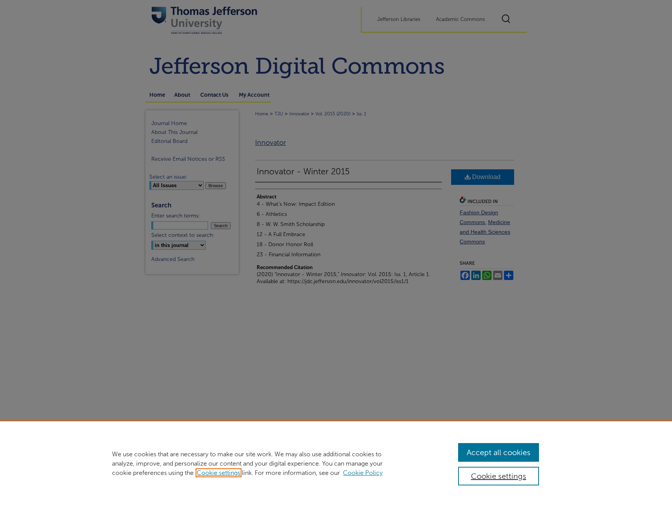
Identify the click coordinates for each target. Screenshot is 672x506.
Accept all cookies (498, 452)
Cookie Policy (363, 472)
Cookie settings (218, 472)
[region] (336, 463)
